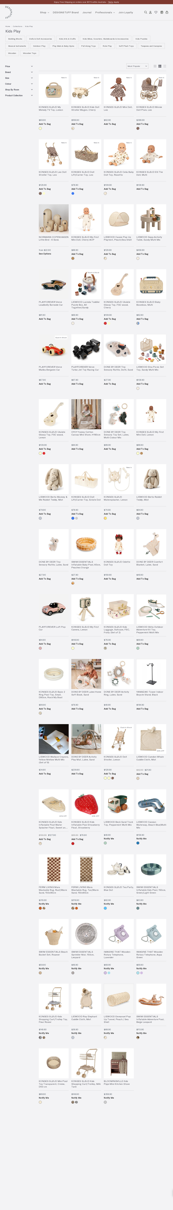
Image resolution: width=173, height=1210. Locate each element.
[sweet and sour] (40, 843)
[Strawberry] (72, 843)
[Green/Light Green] (137, 908)
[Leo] (137, 128)
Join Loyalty (126, 12)
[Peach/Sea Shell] (105, 258)
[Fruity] (105, 648)
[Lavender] (105, 972)
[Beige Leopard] (137, 1037)
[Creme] (40, 1102)
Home (7, 26)
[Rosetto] (105, 193)
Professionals (104, 12)
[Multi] (137, 323)
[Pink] (40, 648)
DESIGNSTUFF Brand (66, 12)
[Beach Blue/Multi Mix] (137, 843)
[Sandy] (137, 258)
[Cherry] (72, 128)
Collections (17, 26)
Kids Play (29, 26)
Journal (87, 12)
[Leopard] (72, 972)
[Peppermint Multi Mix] (137, 648)
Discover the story (105, 2)
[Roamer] (40, 972)
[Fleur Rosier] (40, 1037)
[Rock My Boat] (40, 713)
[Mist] (40, 518)
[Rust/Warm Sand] (40, 908)
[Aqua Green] (108, 972)
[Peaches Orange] (72, 583)
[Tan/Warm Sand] (43, 908)
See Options (45, 253)
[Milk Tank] (43, 1037)
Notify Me (109, 838)
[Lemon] (40, 128)
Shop (43, 12)
